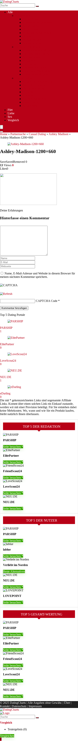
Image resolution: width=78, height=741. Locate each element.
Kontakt (5, 706)
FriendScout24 (12, 471)
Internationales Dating (36, 53)
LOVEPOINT (12, 595)
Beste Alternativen (14, 571)
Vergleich (13, 120)
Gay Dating (30, 64)
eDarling (5, 393)
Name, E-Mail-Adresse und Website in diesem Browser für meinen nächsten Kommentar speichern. (37, 275)
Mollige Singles (32, 39)
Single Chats (30, 29)
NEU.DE (5, 377)
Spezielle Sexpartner (35, 85)
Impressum (35, 706)
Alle (10, 12)
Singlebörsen (23, 15)
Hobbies (28, 95)
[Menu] (1, 127)
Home (3, 134)
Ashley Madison (58, 134)
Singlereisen (30, 105)
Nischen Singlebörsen (36, 98)
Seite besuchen (12, 446)
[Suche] (37, 6)
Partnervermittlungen (27, 46)
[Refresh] (6, 293)
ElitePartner (7, 344)
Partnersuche (18, 134)
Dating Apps (30, 19)
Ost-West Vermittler (34, 67)
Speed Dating (31, 102)
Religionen (29, 60)
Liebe (11, 113)
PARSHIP (6, 327)
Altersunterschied (33, 43)
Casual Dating (23, 78)
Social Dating (31, 25)
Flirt (10, 109)
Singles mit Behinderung (37, 81)
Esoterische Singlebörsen (38, 71)
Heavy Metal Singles (35, 74)
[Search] (1, 131)
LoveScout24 (8, 360)
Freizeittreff (30, 92)
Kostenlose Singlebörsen (37, 22)
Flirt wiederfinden (33, 88)
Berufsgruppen (32, 57)
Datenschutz (19, 706)
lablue (7, 549)
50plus (27, 36)
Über (67, 702)
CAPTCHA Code (46, 300)
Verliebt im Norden (15, 565)
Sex (10, 116)
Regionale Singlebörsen (37, 32)
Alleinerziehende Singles (37, 50)
